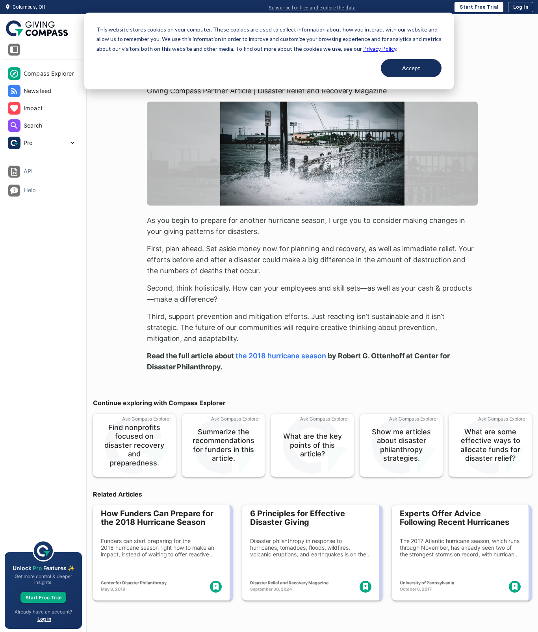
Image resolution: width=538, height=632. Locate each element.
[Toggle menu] (14, 49)
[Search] (14, 125)
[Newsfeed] (14, 91)
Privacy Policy (379, 48)
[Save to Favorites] (216, 587)
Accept (411, 68)
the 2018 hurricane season (281, 356)
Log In (520, 7)
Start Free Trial (479, 7)
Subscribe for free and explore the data (312, 8)
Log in (44, 619)
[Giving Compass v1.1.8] (43, 28)
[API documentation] (14, 171)
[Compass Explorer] (14, 73)
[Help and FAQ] (14, 190)
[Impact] (14, 108)
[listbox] (43, 109)
